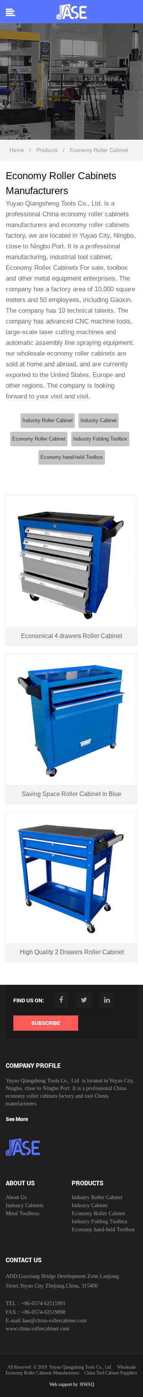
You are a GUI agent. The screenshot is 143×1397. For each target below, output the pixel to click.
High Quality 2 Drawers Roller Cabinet (72, 952)
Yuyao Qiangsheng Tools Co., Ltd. (80, 1367)
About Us (16, 1197)
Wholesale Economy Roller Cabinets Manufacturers (71, 1370)
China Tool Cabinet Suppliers (110, 1373)
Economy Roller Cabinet (39, 439)
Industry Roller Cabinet (47, 420)
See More (17, 1119)
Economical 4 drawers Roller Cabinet (71, 636)
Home (17, 150)
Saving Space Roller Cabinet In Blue (71, 794)
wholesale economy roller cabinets (66, 353)
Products (47, 150)
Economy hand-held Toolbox (71, 457)
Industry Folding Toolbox (100, 439)
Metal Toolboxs (22, 1213)
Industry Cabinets (24, 1205)
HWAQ (87, 1384)
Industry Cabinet (98, 420)
